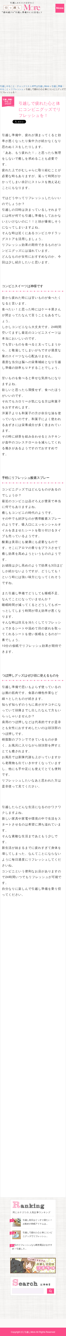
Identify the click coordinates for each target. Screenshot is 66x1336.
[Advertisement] (33, 49)
